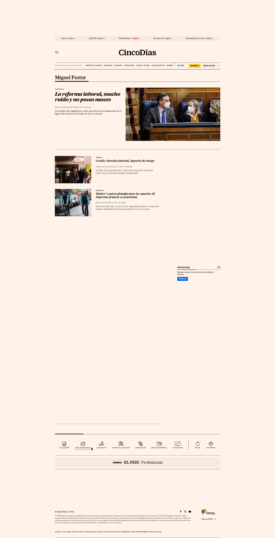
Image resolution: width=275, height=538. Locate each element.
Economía (118, 65)
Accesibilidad (125, 532)
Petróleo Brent (125, 38)
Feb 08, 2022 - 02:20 (82, 107)
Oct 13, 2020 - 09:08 (123, 167)
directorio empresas (159, 448)
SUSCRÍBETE (194, 66)
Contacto (58, 532)
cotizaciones (178, 448)
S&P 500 (93, 38)
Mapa (133, 532)
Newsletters (144, 532)
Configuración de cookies (93, 532)
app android (210, 448)
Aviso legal (66, 532)
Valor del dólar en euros (195, 38)
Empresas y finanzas (94, 65)
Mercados (108, 65)
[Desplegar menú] (57, 52)
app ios (197, 448)
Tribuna (99, 157)
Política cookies (77, 532)
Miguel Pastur (70, 77)
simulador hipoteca (82, 448)
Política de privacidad (112, 532)
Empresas (100, 190)
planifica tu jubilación (121, 448)
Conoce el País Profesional (137, 462)
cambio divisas (140, 448)
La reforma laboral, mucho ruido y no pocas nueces (87, 97)
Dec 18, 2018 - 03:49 (117, 203)
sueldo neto (101, 448)
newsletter (183, 267)
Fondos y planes (143, 65)
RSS (138, 532)
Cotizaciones (129, 65)
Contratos (59, 89)
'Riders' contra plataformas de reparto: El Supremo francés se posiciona (125, 196)
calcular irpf (64, 448)
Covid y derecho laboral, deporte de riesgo (125, 161)
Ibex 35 (64, 38)
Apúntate (183, 279)
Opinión (170, 65)
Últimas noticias (158, 65)
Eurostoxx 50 (158, 38)
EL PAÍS (179, 64)
